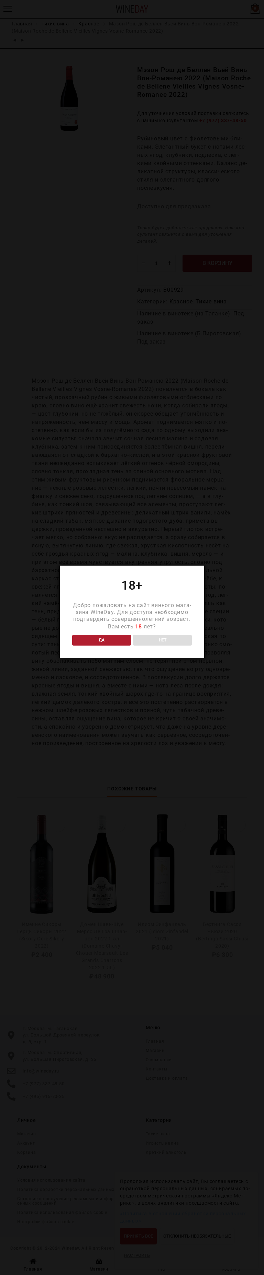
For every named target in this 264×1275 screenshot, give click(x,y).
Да (101, 640)
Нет (162, 640)
